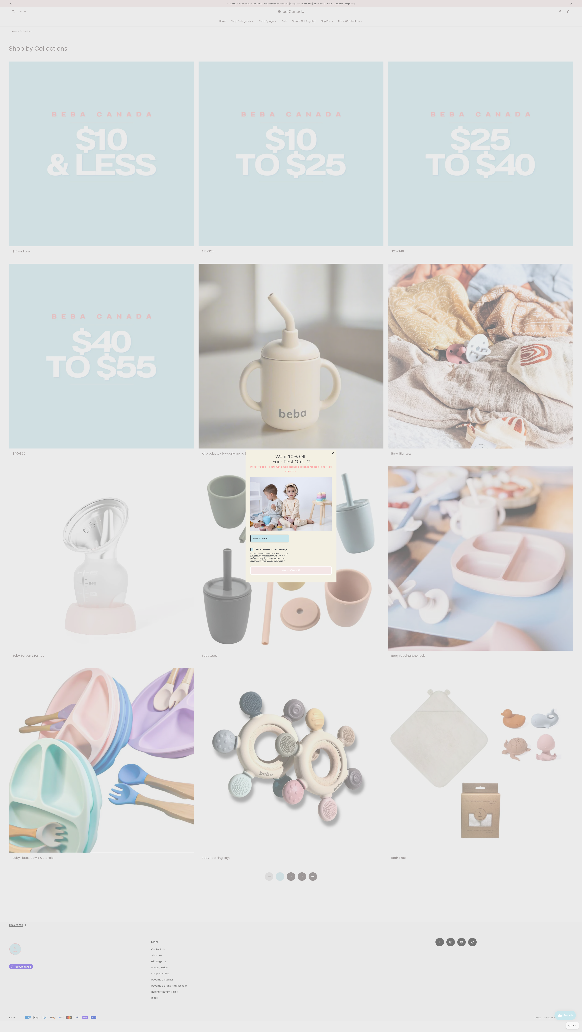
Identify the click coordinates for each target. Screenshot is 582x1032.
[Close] (332, 453)
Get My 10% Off (291, 570)
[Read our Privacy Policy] (287, 554)
